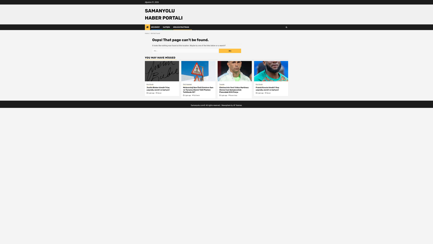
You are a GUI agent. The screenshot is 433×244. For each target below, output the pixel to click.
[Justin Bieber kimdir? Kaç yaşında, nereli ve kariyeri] (162, 71)
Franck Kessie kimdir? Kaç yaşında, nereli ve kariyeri (267, 88)
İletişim (166, 27)
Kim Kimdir (150, 84)
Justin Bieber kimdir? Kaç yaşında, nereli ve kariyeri (158, 88)
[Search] (286, 27)
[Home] (147, 27)
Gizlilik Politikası (181, 27)
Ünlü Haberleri (187, 84)
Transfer (221, 84)
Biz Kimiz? (155, 27)
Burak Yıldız (233, 95)
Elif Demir (197, 95)
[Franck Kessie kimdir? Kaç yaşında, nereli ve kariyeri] (271, 71)
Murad (159, 93)
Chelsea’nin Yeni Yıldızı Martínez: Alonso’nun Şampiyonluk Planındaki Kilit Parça (234, 89)
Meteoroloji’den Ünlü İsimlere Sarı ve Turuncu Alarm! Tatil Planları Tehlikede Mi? (198, 89)
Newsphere (226, 105)
